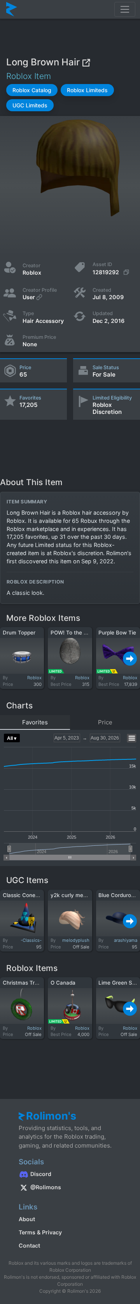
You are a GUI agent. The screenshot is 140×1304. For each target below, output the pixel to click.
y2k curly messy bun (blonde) (88, 895)
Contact (29, 1245)
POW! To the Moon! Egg (80, 632)
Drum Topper (19, 632)
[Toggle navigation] (124, 9)
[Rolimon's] (11, 9)
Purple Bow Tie (117, 632)
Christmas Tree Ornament (35, 983)
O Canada (63, 983)
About (27, 1219)
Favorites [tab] (35, 722)
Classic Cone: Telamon (31, 895)
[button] (32, 90)
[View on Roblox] (86, 62)
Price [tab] (105, 722)
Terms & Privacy (40, 1232)
